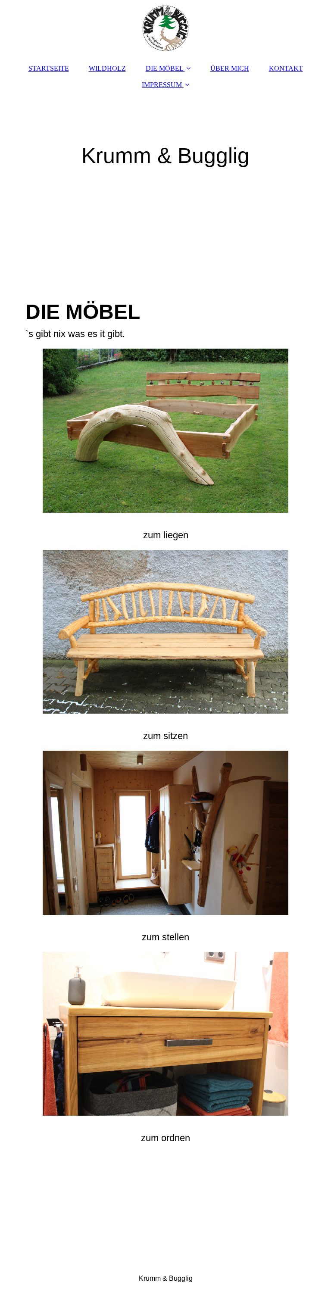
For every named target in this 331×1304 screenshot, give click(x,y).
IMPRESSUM (162, 84)
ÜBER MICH (229, 68)
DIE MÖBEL (164, 68)
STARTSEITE (48, 68)
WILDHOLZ (107, 68)
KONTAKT (286, 68)
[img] (165, 28)
